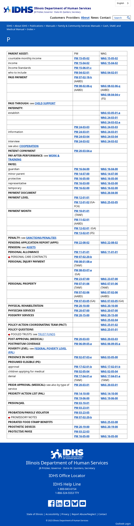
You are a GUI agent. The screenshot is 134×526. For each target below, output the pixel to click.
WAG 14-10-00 (109, 393)
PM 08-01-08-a (83, 261)
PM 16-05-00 (81, 178)
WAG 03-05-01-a (110, 113)
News (95, 17)
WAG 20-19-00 (109, 427)
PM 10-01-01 (81, 211)
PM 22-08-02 (81, 242)
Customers (57, 17)
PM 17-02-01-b (83, 366)
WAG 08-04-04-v (110, 94)
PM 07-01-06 (81, 283)
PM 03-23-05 (81, 412)
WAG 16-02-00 (109, 188)
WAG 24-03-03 (109, 127)
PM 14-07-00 (81, 174)
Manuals (50, 25)
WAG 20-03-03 (109, 339)
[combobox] (123, 3)
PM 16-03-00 (81, 183)
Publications (36, 25)
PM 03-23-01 (81, 408)
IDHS (9, 25)
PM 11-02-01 (81, 219)
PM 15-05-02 (81, 58)
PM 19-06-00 (81, 398)
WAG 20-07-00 (109, 310)
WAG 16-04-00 (109, 169)
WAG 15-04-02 (109, 63)
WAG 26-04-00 (109, 193)
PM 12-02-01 (81, 228)
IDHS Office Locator (67, 475)
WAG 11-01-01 (109, 252)
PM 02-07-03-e (83, 357)
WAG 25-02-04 (109, 320)
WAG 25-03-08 (109, 422)
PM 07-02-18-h (83, 77)
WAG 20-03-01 (109, 385)
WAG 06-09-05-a (110, 344)
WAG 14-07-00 (109, 174)
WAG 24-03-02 (109, 141)
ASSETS (31, 247)
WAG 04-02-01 (109, 72)
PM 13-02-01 (81, 233)
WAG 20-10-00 (109, 306)
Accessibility (52, 514)
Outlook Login (123, 523)
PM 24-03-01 (81, 132)
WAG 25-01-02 (109, 325)
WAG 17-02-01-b (110, 366)
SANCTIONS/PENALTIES (41, 238)
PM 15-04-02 (81, 63)
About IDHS (21, 25)
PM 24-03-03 (81, 127)
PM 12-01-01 (81, 197)
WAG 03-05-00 (109, 357)
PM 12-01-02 (81, 202)
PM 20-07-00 (81, 310)
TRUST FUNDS (46, 334)
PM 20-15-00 (81, 315)
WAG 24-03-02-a (110, 122)
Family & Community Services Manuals (79, 25)
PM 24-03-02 (81, 141)
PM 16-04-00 (81, 169)
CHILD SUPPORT (45, 103)
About (85, 17)
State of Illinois (35, 514)
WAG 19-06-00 (109, 398)
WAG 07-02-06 (109, 292)
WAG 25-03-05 (109, 202)
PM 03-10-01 (81, 403)
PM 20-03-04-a (83, 151)
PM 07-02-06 (81, 292)
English (120, 3)
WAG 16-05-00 (109, 178)
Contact (105, 17)
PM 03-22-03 (81, 431)
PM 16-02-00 (81, 188)
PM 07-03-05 (81, 301)
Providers (73, 17)
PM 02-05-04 (81, 371)
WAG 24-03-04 (109, 136)
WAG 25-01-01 (109, 329)
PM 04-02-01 (81, 72)
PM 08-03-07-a (83, 270)
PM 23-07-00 (81, 279)
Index (30, 29)
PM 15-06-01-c (83, 68)
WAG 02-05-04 (109, 371)
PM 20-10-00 (81, 306)
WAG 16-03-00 (109, 183)
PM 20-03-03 (81, 339)
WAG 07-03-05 (109, 301)
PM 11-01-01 (81, 252)
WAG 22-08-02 (109, 242)
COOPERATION (29, 146)
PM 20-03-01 (81, 385)
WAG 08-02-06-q (110, 86)
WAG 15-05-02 (109, 58)
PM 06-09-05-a (83, 344)
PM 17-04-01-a (83, 376)
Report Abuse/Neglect (84, 514)
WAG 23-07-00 (109, 279)
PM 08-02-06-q (83, 86)
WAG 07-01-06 (109, 283)
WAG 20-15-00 (109, 315)
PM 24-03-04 (81, 136)
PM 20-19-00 (81, 427)
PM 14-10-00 (81, 393)
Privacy (65, 514)
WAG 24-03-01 (109, 117)
